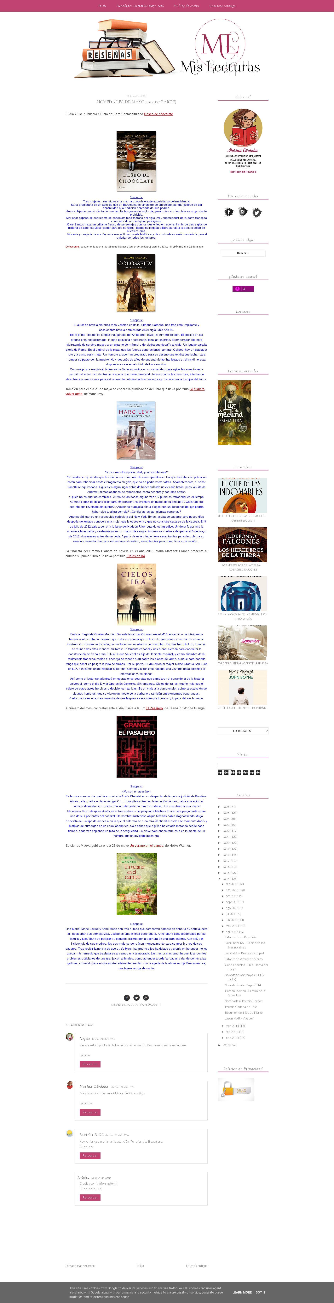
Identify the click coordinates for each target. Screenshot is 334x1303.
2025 (226, 812)
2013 (226, 1045)
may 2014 (232, 926)
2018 (226, 854)
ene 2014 (232, 1037)
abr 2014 (232, 932)
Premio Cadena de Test (241, 1006)
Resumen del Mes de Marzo (244, 1012)
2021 (226, 836)
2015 (226, 872)
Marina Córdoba (94, 1086)
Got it (261, 1292)
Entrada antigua (197, 1265)
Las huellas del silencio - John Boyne (242, 708)
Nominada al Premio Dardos (243, 1001)
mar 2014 (232, 1025)
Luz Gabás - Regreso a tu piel (244, 953)
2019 (226, 848)
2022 (226, 830)
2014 (226, 878)
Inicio (102, 6)
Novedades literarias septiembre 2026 (242, 663)
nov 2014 (232, 890)
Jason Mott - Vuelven (239, 1018)
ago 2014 (232, 908)
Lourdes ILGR (92, 1135)
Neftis (85, 1038)
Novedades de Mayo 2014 (243, 985)
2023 (226, 824)
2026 (226, 806)
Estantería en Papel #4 (240, 937)
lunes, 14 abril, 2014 (101, 1177)
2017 (226, 860)
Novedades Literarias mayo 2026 (140, 6)
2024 (226, 818)
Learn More (242, 1292)
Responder (90, 1064)
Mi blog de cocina (187, 6)
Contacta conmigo (223, 6)
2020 (226, 842)
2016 (226, 866)
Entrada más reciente (80, 1265)
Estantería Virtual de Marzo (244, 959)
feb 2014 (232, 1031)
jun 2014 (232, 920)
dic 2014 (232, 884)
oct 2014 (232, 896)
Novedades (148, 1004)
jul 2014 (231, 914)
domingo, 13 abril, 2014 (103, 1039)
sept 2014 (233, 902)
